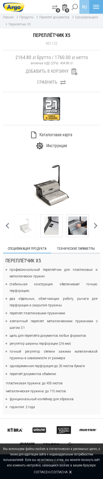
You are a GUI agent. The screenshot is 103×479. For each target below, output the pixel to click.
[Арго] (14, 7)
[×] (74, 7)
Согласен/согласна (51, 472)
